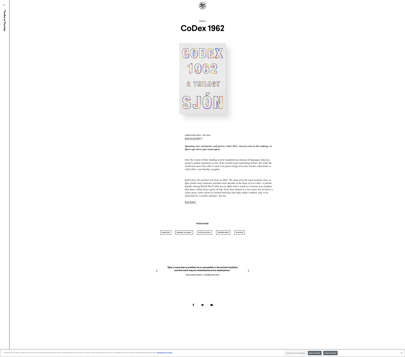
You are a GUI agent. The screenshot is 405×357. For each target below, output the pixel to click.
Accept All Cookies (330, 353)
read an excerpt (193, 138)
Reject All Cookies (314, 353)
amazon (166, 232)
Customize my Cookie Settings (295, 353)
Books (202, 21)
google (239, 232)
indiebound (223, 232)
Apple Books (205, 232)
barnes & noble (184, 232)
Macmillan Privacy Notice (165, 353)
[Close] (401, 353)
